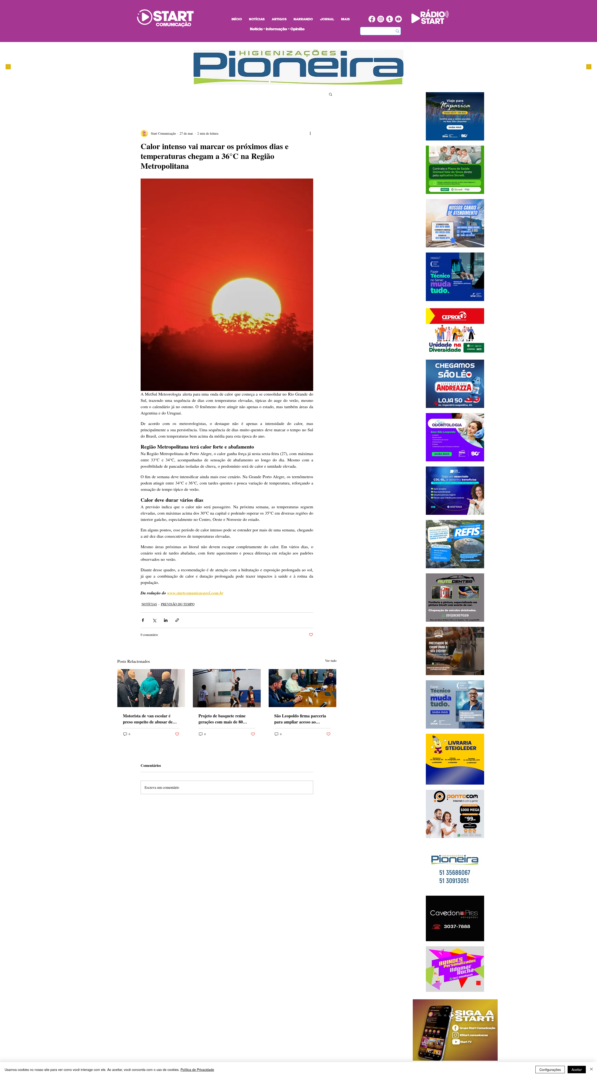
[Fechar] (591, 1069)
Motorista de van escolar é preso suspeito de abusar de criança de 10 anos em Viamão (150, 719)
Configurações (550, 1069)
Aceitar (577, 1069)
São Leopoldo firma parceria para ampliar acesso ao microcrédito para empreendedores (300, 719)
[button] (330, 94)
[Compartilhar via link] (177, 620)
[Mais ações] (310, 133)
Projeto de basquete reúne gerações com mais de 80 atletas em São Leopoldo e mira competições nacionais (223, 719)
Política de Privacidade (197, 1069)
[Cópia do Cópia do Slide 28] (283, 82)
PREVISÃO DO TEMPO (177, 604)
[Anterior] (8, 67)
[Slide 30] (287, 82)
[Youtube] (398, 19)
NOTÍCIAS (149, 604)
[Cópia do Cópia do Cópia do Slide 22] (292, 82)
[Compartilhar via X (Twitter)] (154, 620)
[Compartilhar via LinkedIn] (165, 620)
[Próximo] (588, 67)
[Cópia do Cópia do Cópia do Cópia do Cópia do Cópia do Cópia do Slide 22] (296, 82)
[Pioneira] (270, 82)
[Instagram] (380, 19)
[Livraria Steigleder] (265, 82)
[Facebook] (371, 19)
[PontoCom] (274, 82)
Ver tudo (331, 660)
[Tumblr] (389, 19)
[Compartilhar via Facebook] (143, 620)
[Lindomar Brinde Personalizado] (278, 82)
